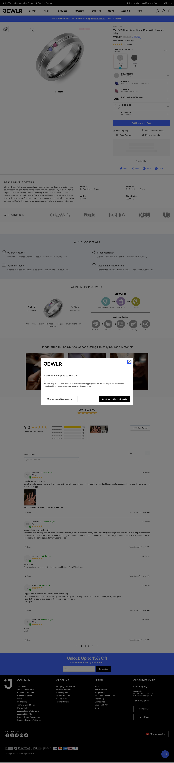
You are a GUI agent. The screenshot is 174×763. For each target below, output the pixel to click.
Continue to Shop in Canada (114, 399)
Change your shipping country (60, 399)
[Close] (129, 361)
